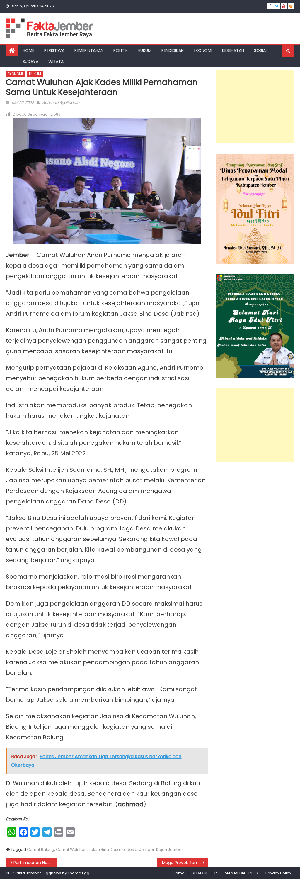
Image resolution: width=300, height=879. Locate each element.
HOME (28, 50)
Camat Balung (40, 849)
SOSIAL (260, 50)
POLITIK (120, 50)
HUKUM (144, 50)
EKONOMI (203, 50)
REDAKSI (199, 873)
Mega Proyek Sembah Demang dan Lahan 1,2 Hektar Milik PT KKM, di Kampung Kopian (185, 863)
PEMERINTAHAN (88, 50)
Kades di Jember (138, 849)
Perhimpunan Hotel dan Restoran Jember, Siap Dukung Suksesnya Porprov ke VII (34, 863)
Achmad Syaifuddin (60, 102)
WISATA (56, 62)
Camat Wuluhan (71, 849)
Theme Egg (78, 873)
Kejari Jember (169, 849)
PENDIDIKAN (172, 50)
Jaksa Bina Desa (104, 849)
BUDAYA (30, 62)
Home (179, 873)
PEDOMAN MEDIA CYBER (236, 873)
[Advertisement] (255, 106)
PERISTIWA (54, 50)
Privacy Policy (278, 873)
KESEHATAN (233, 50)
